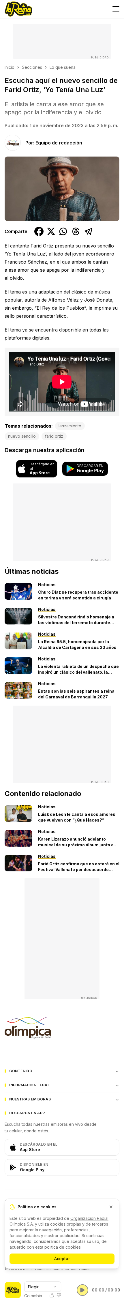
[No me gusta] (59, 1295)
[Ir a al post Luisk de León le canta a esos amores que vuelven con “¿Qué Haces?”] (18, 813)
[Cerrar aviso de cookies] (111, 1206)
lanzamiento (70, 425)
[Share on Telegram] (88, 231)
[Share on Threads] (75, 231)
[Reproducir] (82, 1290)
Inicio (9, 67)
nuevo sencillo (22, 436)
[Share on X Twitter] (51, 231)
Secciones (32, 67)
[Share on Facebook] (39, 231)
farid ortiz (54, 436)
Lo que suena (63, 67)
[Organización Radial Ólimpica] (62, 1028)
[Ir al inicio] (18, 9)
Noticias (47, 584)
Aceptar (62, 1258)
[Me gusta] (52, 1295)
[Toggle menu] (115, 9)
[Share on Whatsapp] (63, 231)
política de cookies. (63, 1247)
